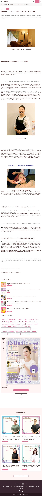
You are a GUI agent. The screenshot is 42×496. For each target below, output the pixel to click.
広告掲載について (20, 486)
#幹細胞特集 (34, 331)
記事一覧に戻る (21, 475)
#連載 (37, 319)
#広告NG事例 (23, 329)
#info (15, 321)
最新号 (21, 394)
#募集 (22, 333)
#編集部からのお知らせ (12, 319)
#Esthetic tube (19, 331)
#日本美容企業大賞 (28, 333)
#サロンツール (10, 285)
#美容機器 (18, 324)
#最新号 (26, 319)
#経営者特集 (34, 329)
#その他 (23, 324)
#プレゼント (20, 326)
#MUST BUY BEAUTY (15, 329)
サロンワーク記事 (6, 4)
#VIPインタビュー (27, 331)
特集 (3, 486)
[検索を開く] (34, 1)
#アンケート (4, 331)
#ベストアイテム (29, 324)
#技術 (7, 8)
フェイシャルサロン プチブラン (26, 49)
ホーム (2, 4)
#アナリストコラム (5, 321)
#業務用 (12, 324)
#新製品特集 (4, 333)
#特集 (11, 321)
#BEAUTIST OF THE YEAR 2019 (13, 333)
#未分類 (35, 324)
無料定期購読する (21, 390)
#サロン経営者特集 (11, 331)
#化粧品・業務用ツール (5, 324)
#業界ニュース (10, 305)
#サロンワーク (20, 321)
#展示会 (9, 326)
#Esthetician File (32, 321)
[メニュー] (40, 1)
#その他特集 (9, 311)
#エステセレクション (27, 326)
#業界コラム (20, 319)
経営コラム (7, 486)
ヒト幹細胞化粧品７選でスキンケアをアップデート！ (11, 272)
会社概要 (25, 486)
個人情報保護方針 (31, 486)
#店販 (8, 292)
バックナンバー (21, 398)
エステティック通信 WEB (4, 1)
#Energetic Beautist (5, 329)
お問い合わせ (21, 488)
